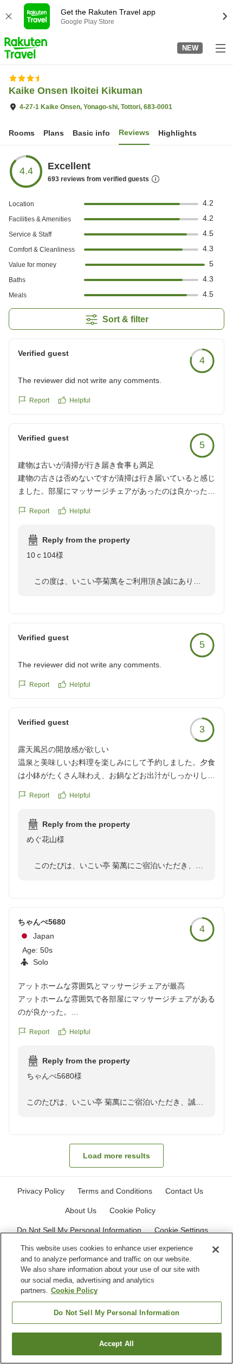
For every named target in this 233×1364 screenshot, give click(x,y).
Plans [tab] (53, 133)
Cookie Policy (74, 1290)
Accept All (116, 1344)
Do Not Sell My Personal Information (116, 1313)
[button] (25, 48)
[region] (116, 1298)
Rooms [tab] (22, 133)
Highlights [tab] (177, 133)
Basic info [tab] (91, 133)
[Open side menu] (220, 47)
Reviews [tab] (134, 132)
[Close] (216, 1249)
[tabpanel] (116, 660)
